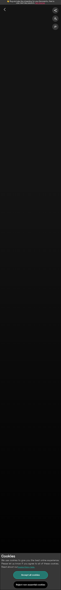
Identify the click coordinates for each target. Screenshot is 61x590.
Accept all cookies (30, 575)
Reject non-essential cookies (30, 585)
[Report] (55, 27)
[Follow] (55, 18)
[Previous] (5, 9)
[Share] (55, 10)
